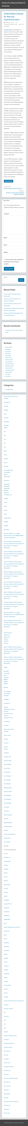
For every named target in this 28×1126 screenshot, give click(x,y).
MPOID (5, 681)
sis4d (5, 414)
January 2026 (8, 361)
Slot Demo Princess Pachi (10, 1035)
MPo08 (5, 683)
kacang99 (6, 900)
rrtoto (5, 502)
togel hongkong (8, 815)
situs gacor (6, 807)
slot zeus (6, 892)
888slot (6, 679)
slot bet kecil (7, 768)
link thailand (7, 772)
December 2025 (9, 364)
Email (5, 245)
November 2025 (9, 366)
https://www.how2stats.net (11, 396)
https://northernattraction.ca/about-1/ (14, 1000)
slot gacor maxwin (8, 1008)
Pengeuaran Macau (9, 1066)
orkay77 (6, 747)
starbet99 (6, 908)
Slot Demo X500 (8, 1047)
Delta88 (6, 410)
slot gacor (6, 677)
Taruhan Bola (7, 861)
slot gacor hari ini (8, 717)
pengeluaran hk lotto (9, 709)
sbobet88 (6, 421)
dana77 (6, 954)
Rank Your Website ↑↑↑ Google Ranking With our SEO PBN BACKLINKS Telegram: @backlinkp (14, 535)
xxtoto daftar (7, 476)
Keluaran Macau (8, 791)
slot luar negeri (8, 760)
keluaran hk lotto (8, 713)
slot (5, 431)
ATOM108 (6, 699)
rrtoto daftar (7, 472)
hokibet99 (6, 915)
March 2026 (8, 357)
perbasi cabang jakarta (10, 834)
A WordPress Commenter (11, 330)
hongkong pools (8, 826)
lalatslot (6, 707)
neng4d (6, 739)
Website (5, 252)
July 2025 (7, 374)
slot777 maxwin (8, 632)
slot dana (6, 811)
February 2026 (9, 359)
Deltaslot (6, 490)
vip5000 (6, 498)
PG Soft (6, 853)
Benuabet (6, 695)
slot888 (6, 525)
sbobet (5, 427)
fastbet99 (6, 942)
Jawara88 (6, 671)
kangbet (6, 958)
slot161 (6, 896)
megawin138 (7, 518)
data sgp (6, 1097)
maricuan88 (7, 693)
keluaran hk (7, 634)
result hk (6, 641)
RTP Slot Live (7, 857)
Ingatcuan (6, 480)
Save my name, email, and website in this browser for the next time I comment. (14, 262)
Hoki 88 (6, 406)
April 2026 (8, 355)
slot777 (5, 962)
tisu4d (5, 454)
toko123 (6, 1031)
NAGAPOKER (7, 919)
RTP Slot (6, 1055)
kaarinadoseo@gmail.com (10, 24)
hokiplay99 (6, 484)
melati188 (6, 973)
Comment (6, 214)
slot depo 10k (7, 756)
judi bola (6, 418)
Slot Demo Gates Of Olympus (11, 1101)
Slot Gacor (6, 1074)
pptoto (5, 474)
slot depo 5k (7, 402)
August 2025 (8, 372)
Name (5, 237)
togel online (7, 637)
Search (5, 277)
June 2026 (8, 351)
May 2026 (7, 353)
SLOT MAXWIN (7, 764)
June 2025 (8, 376)
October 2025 (8, 368)
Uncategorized (8, 181)
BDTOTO (6, 687)
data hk (6, 830)
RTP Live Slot (7, 1086)
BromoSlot (6, 529)
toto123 (6, 749)
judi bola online (8, 29)
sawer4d (6, 458)
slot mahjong (7, 691)
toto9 (5, 939)
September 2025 (9, 370)
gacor (5, 451)
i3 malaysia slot (8, 494)
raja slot (6, 888)
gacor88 (6, 997)
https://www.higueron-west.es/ (12, 927)
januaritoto (6, 911)
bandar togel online (9, 729)
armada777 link (8, 904)
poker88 (6, 466)
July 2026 (7, 349)
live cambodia (7, 985)
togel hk (6, 639)
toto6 (5, 935)
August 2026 (8, 347)
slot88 (5, 667)
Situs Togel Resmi (8, 470)
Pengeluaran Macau (9, 1043)
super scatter (7, 735)
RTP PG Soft (7, 1062)
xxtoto (5, 510)
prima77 (6, 818)
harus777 (6, 743)
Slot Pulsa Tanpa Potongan (11, 1078)
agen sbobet (7, 884)
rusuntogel (6, 673)
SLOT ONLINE (7, 776)
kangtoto (6, 398)
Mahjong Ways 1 (8, 787)
